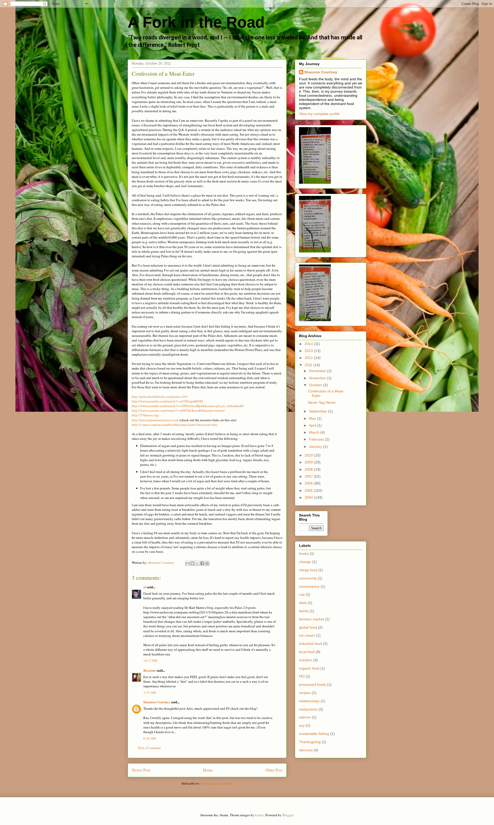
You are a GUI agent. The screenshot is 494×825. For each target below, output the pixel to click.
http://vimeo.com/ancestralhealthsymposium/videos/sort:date (174, 424)
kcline (259, 815)
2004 (309, 497)
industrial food (310, 644)
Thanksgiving (310, 742)
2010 (309, 455)
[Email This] (187, 563)
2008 (309, 469)
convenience (309, 586)
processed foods (312, 684)
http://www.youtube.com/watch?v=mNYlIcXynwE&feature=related (178, 410)
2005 (309, 490)
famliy (303, 611)
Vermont (306, 750)
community (308, 578)
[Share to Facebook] (202, 563)
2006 (309, 483)
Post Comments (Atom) (217, 783)
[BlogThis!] (192, 563)
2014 (309, 344)
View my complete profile (319, 114)
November (318, 378)
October (316, 385)
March (314, 432)
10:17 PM (150, 660)
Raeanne (149, 670)
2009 (309, 462)
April (313, 425)
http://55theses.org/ (145, 415)
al (144, 586)
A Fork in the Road (196, 22)
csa (302, 594)
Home (208, 770)
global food (308, 627)
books (304, 553)
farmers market (311, 619)
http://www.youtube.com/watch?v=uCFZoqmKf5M (167, 401)
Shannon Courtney (157, 701)
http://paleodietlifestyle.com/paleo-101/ (160, 396)
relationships (309, 701)
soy (302, 725)
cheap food (308, 570)
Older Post (274, 770)
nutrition (305, 660)
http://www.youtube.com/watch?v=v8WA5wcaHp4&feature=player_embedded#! (188, 405)
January (316, 446)
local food (307, 652)
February (317, 439)
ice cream (307, 635)
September (318, 411)
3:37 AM (149, 692)
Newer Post (141, 770)
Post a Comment (149, 747)
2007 (309, 476)
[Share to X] (197, 563)
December (318, 371)
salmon (305, 717)
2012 (309, 358)
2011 (309, 365)
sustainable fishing (314, 734)
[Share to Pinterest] (207, 563)
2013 (309, 351)
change (305, 562)
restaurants (308, 709)
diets (303, 603)
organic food (309, 668)
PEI (302, 676)
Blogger (287, 815)
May (313, 418)
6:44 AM (149, 738)
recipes (305, 693)
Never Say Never (322, 402)
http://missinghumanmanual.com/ (155, 420)
